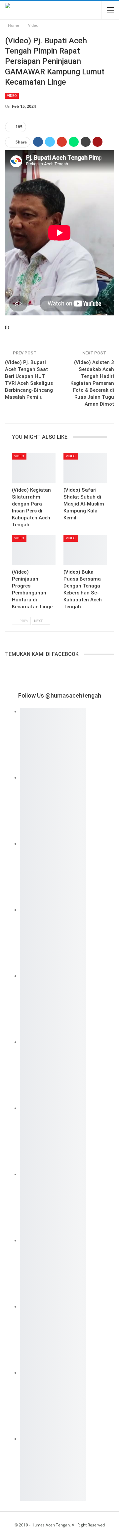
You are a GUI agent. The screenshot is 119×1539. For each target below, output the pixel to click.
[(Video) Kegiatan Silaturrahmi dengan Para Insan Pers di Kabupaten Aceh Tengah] (34, 468)
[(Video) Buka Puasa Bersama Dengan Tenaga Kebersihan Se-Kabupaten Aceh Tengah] (85, 550)
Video (12, 96)
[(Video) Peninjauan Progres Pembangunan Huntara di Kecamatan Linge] (34, 550)
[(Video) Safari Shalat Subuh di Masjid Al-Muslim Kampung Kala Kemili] (85, 468)
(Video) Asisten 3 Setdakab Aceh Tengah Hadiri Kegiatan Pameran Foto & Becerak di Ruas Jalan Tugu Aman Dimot (92, 383)
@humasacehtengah (73, 695)
